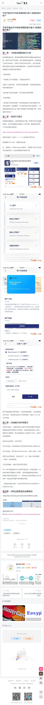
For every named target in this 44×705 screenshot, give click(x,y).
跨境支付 (15, 8)
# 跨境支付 (7, 533)
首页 (4, 8)
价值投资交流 (29, 683)
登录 (17, 638)
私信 (39, 20)
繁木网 (9, 19)
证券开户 (9, 8)
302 (19, 567)
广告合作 (25, 681)
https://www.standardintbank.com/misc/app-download (20, 132)
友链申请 (11, 681)
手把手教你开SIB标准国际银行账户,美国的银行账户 (22, 14)
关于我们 (33, 681)
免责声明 (18, 681)
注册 (29, 638)
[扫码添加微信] (41, 683)
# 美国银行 (16, 533)
